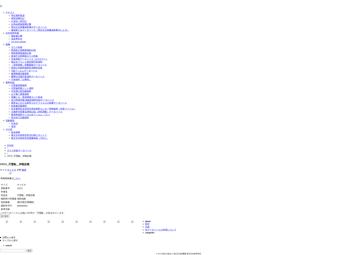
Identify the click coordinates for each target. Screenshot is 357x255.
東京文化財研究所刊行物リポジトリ (29, 135)
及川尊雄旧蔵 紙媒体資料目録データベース (32, 100)
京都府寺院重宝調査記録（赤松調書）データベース (36, 112)
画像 (8, 44)
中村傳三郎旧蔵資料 (21, 91)
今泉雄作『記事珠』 (21, 79)
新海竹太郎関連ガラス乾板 (24, 56)
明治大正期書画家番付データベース (29, 27)
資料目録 (10, 82)
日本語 (14, 123)
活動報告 (10, 120)
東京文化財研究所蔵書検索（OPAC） (29, 138)
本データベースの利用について (160, 230)
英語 (13, 126)
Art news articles (18, 41)
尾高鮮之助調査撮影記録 (23, 50)
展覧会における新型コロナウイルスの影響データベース (39, 103)
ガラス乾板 (16, 47)
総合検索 (15, 132)
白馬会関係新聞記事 (21, 24)
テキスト (10, 12)
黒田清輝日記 (18, 18)
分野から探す (9, 237)
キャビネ (11, 170)
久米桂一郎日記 (19, 21)
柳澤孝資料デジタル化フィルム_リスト (30, 114)
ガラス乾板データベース (19, 150)
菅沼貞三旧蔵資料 (20, 117)
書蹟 (24, 170)
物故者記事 (16, 36)
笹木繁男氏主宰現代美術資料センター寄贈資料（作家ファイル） (43, 109)
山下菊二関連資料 (20, 94)
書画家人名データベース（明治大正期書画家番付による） (40, 30)
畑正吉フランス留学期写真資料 (26, 62)
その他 (9, 129)
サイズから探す (10, 240)
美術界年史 (16, 39)
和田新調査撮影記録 (21, 53)
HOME (10, 145)
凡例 (147, 227)
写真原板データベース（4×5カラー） (29, 59)
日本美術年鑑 (12, 33)
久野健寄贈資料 (19, 85)
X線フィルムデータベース (24, 71)
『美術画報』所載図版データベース (29, 65)
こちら (17, 178)
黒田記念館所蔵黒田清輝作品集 (26, 68)
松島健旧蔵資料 (19, 106)
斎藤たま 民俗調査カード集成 (26, 97)
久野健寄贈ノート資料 (22, 88)
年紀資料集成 (18, 15)
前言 (147, 224)
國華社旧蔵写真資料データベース (28, 76)
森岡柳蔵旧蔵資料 (20, 73)
